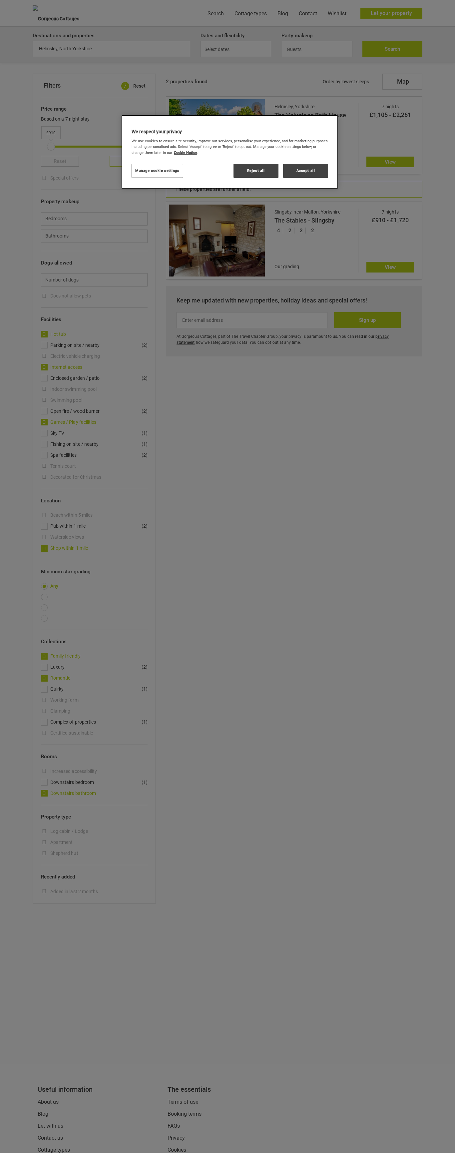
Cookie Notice (185, 152)
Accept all (305, 170)
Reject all (256, 170)
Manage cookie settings (157, 170)
